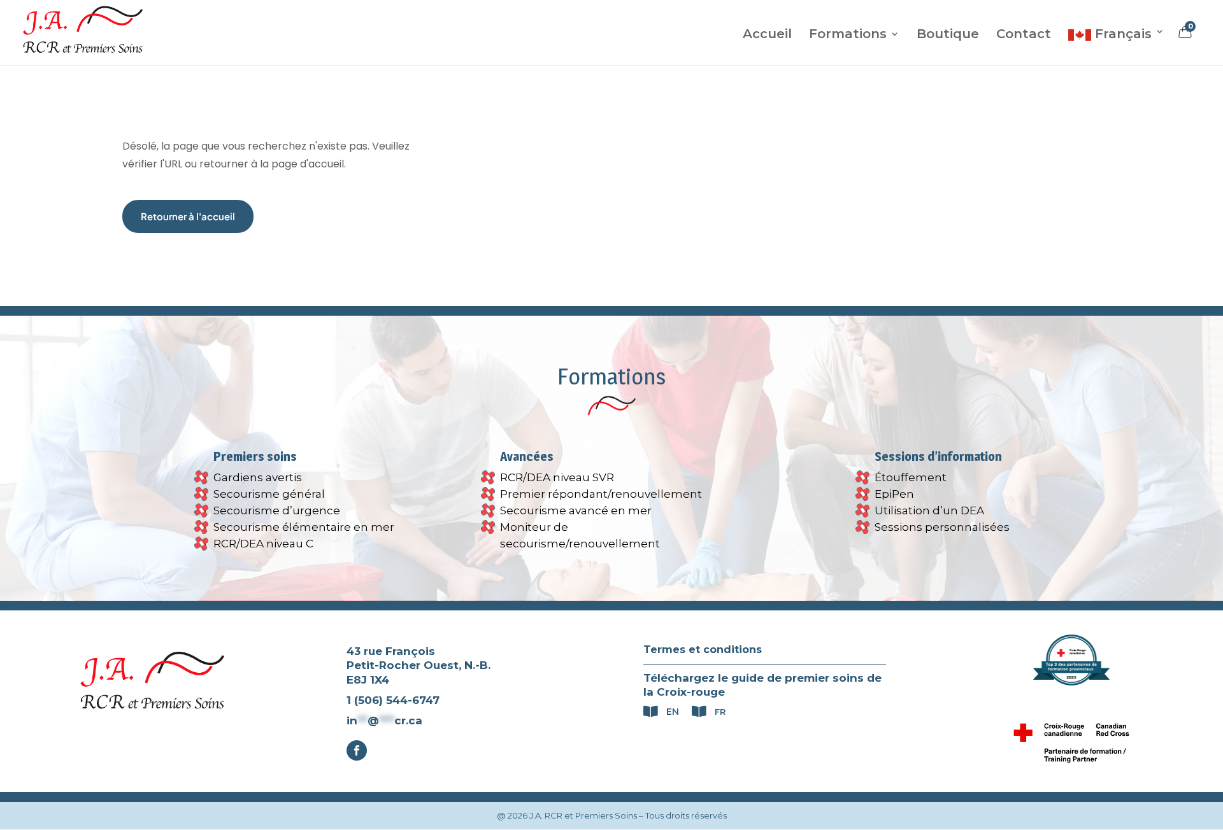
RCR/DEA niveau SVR (557, 477)
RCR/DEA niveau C (263, 543)
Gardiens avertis (257, 477)
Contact (1023, 35)
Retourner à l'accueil (188, 216)
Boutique (948, 35)
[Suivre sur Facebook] (357, 750)
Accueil (767, 35)
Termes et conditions (702, 650)
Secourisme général (269, 494)
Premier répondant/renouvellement (601, 494)
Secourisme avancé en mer (576, 510)
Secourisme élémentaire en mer (303, 527)
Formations (848, 35)
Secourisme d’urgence (276, 510)
